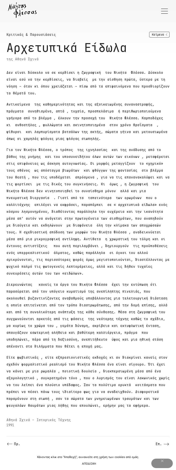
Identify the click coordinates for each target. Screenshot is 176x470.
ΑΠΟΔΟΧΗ (89, 463)
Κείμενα (158, 34)
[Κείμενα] (166, 34)
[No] (162, 463)
